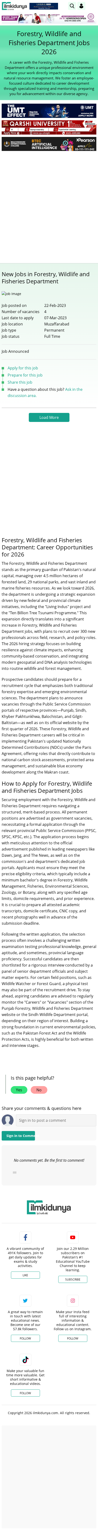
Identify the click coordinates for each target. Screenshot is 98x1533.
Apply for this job (23, 368)
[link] (43, 6)
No (39, 1090)
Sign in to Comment (20, 1135)
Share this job (20, 382)
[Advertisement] (49, 206)
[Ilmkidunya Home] (14, 6)
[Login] (81, 6)
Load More (49, 417)
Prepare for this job (25, 375)
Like (25, 1275)
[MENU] (92, 6)
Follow (25, 1338)
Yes (19, 1090)
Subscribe (72, 1279)
